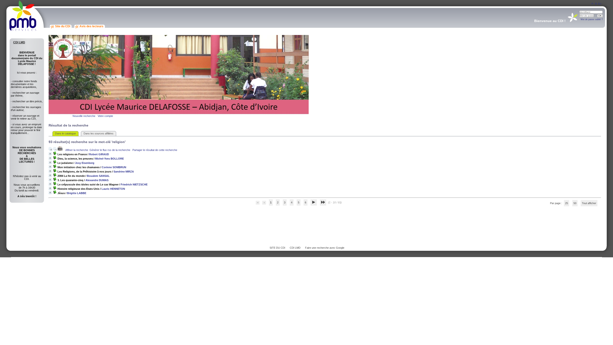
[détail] (50, 153)
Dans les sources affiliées (99, 133)
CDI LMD (295, 247)
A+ (600, 4)
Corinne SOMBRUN (114, 167)
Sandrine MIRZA (124, 171)
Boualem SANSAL (98, 175)
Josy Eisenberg (84, 162)
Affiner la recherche (76, 150)
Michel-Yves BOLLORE (109, 158)
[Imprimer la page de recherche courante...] (60, 150)
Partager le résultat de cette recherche (154, 150)
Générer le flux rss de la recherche (110, 150)
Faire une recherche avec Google (324, 247)
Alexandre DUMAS (96, 180)
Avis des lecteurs (91, 26)
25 (566, 203)
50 (574, 203)
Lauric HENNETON (113, 188)
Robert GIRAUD (99, 154)
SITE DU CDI (277, 247)
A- (592, 3)
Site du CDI (62, 26)
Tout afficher (589, 203)
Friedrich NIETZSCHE (134, 184)
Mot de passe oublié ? (592, 19)
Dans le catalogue (65, 133)
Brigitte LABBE (76, 193)
